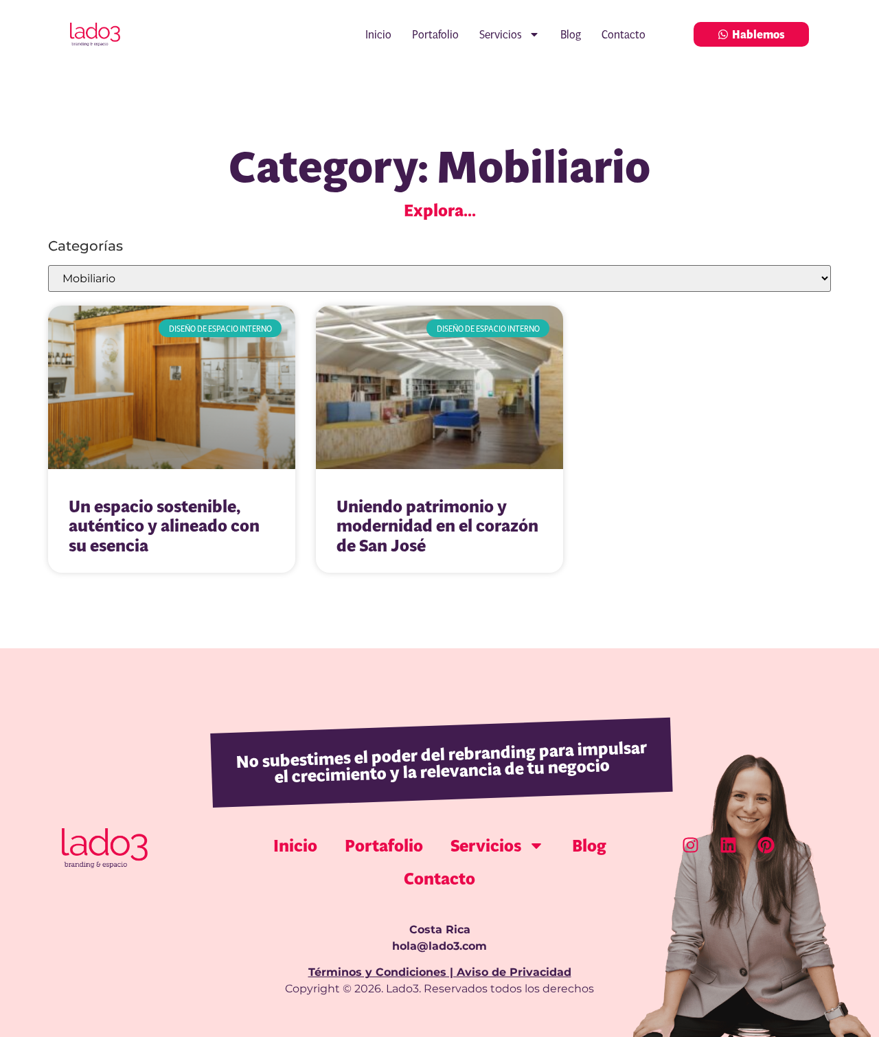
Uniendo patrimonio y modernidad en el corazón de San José (437, 526)
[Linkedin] (728, 845)
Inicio (378, 34)
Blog (570, 34)
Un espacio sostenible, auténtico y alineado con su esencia (164, 526)
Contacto (624, 34)
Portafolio (435, 34)
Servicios (500, 34)
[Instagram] (690, 845)
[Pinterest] (766, 845)
